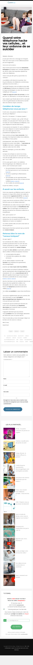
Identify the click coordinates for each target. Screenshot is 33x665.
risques (22, 341)
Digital (10, 331)
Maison (16, 331)
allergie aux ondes (12, 335)
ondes (21, 339)
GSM (17, 339)
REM (17, 341)
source (14, 92)
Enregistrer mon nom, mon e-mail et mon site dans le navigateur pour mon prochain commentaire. (15, 401)
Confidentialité (8, 648)
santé (26, 341)
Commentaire (7, 359)
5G (4, 335)
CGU (25, 646)
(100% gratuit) (16, 627)
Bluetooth (21, 335)
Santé (22, 331)
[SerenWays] (11, 2)
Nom (4, 378)
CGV (28, 646)
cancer (14, 337)
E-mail (5, 385)
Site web (6, 391)
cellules (19, 337)
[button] (16, 0)
